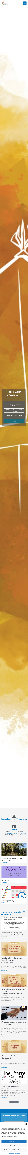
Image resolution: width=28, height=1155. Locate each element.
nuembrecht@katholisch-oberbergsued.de (14, 833)
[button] (26, 1124)
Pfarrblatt (5, 881)
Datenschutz (11, 1153)
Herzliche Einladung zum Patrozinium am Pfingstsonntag (11, 960)
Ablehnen (14, 1145)
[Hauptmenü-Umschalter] (25, 3)
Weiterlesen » (4, 862)
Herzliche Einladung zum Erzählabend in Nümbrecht (12, 934)
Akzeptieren (14, 1141)
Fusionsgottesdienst (10, 1087)
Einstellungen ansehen (14, 1150)
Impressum (17, 1153)
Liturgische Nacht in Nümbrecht (9, 1057)
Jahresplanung (7, 901)
